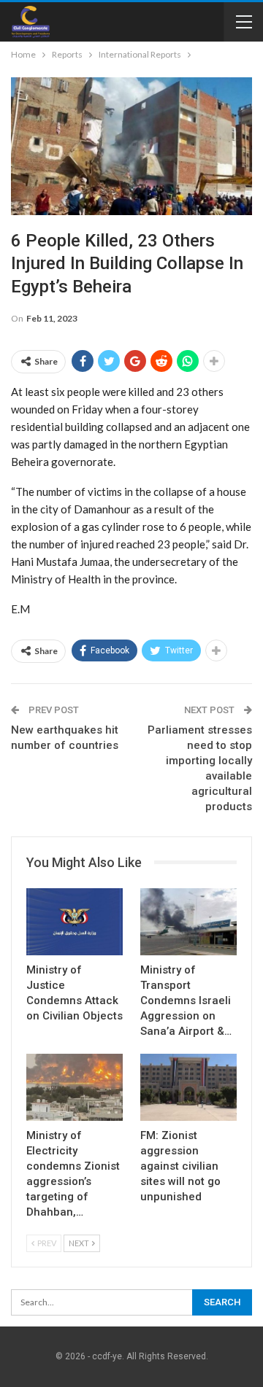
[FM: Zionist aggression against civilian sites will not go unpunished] (188, 1087)
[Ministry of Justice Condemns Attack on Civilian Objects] (74, 921)
